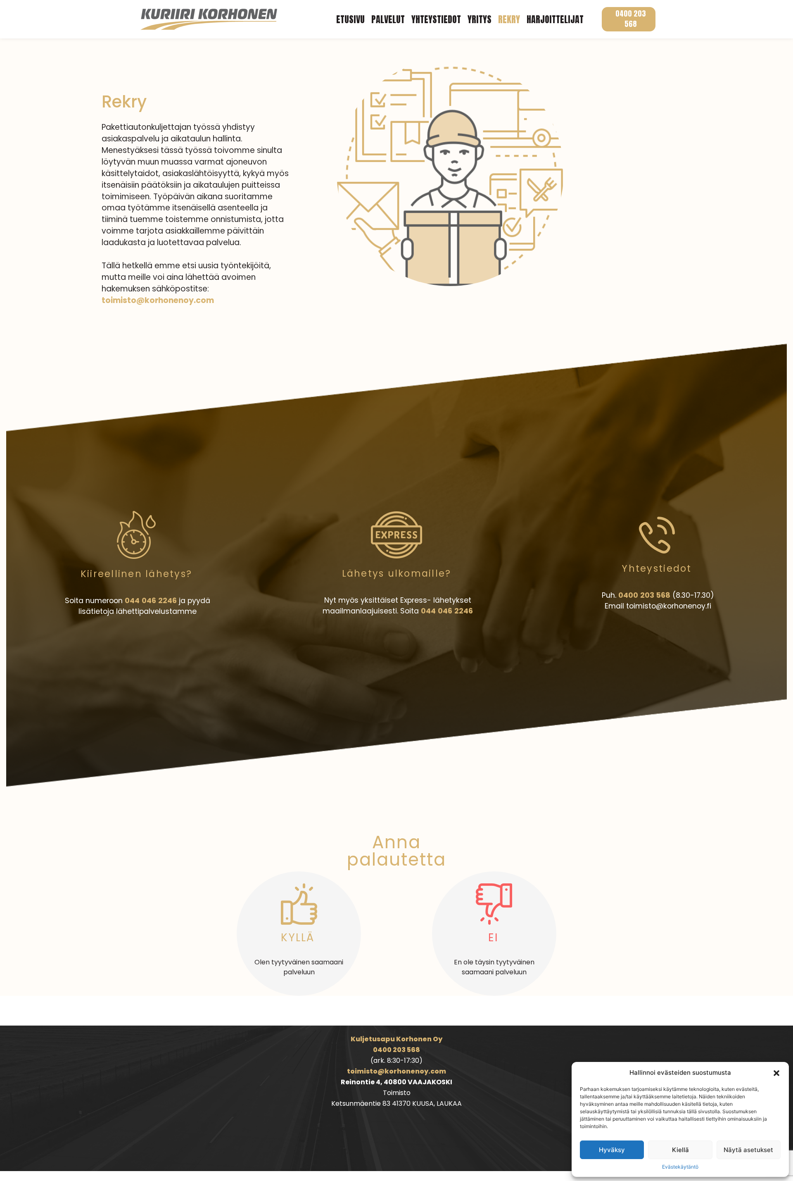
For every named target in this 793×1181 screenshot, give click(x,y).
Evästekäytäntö (680, 1167)
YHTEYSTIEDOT (436, 19)
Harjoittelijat (555, 19)
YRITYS (479, 19)
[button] (776, 1073)
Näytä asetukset (748, 1150)
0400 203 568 (630, 19)
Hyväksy (612, 1150)
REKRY (509, 19)
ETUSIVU (350, 19)
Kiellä (680, 1150)
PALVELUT (388, 19)
